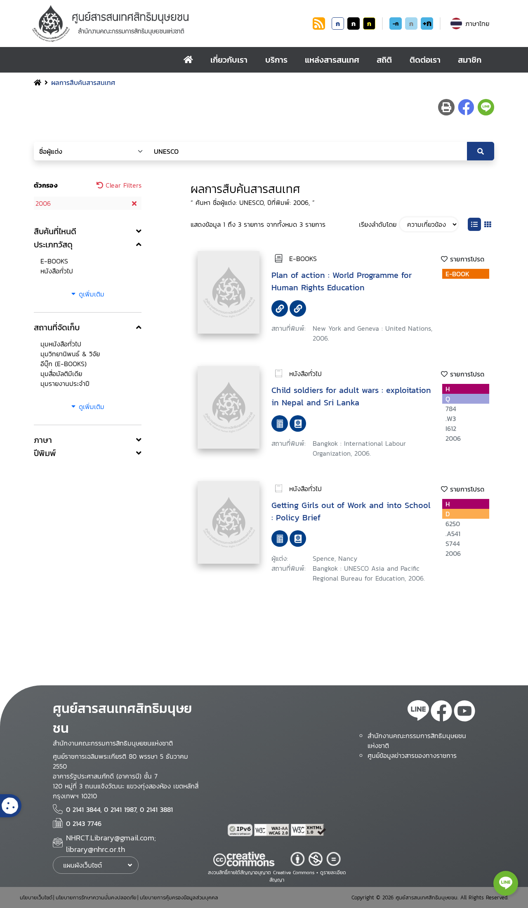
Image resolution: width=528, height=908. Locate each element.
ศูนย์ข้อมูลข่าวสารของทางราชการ (412, 755)
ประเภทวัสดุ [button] (53, 244)
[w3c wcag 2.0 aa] (272, 830)
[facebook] (441, 712)
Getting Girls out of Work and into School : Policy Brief (351, 511)
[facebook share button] (466, 107)
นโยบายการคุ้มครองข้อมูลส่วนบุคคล (179, 897)
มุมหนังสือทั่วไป (60, 344)
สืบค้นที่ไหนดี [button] (55, 231)
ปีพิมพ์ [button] (45, 453)
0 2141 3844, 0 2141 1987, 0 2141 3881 (119, 809)
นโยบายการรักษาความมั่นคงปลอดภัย (96, 897)
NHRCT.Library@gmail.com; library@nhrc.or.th (111, 843)
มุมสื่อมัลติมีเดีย (61, 374)
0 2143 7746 (83, 823)
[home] (188, 60)
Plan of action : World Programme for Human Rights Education (341, 281)
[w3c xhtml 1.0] (308, 830)
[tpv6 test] (241, 830)
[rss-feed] (418, 712)
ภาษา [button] (43, 440)
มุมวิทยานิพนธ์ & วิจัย (70, 354)
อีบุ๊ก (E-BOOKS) (63, 364)
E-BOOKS (54, 261)
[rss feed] (319, 27)
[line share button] (486, 107)
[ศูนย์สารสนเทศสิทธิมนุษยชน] (171, 23)
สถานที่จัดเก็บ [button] (57, 327)
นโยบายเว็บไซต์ (36, 897)
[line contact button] (505, 883)
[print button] (446, 107)
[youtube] (464, 712)
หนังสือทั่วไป (56, 271)
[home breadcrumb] (37, 82)
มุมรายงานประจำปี (65, 383)
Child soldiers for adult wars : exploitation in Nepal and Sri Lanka (351, 396)
